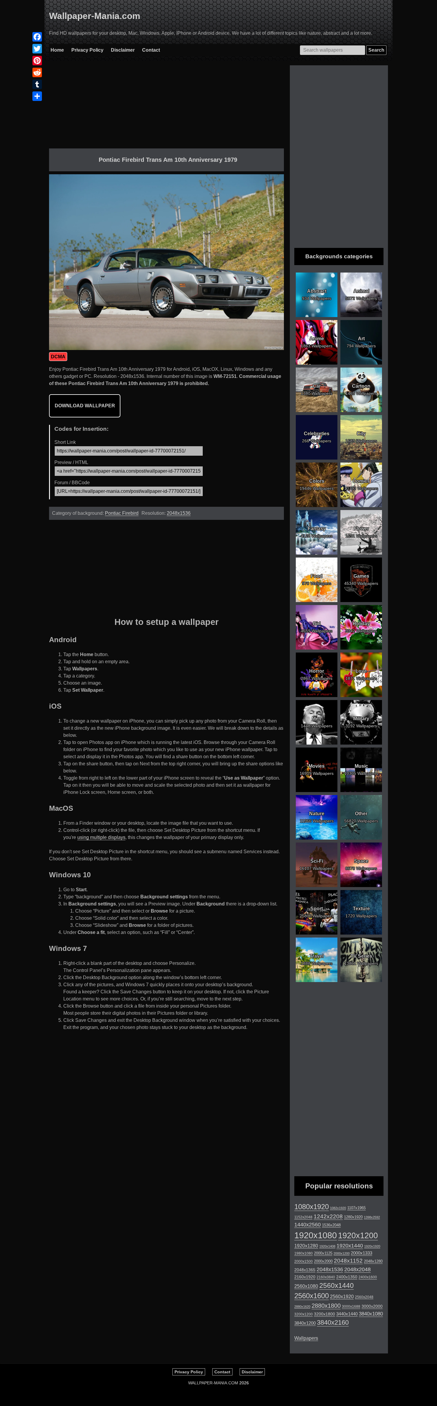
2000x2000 (323, 1261)
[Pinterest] (37, 60)
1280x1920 (353, 1217)
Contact (151, 50)
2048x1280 (373, 1261)
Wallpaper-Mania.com (94, 16)
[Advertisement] (166, 106)
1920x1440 (350, 1246)
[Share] (37, 96)
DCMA (58, 356)
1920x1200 (358, 1235)
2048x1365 (304, 1269)
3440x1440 (347, 1314)
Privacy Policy (87, 50)
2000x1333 (361, 1252)
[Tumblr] (37, 84)
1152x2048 (303, 1217)
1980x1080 (303, 1253)
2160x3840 (326, 1277)
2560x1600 (311, 1296)
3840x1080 (371, 1314)
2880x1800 (326, 1305)
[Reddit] (37, 72)
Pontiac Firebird (122, 513)
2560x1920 (342, 1296)
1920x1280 (306, 1245)
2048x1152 (348, 1261)
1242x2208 (328, 1216)
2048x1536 (179, 513)
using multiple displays (101, 837)
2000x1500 (303, 1261)
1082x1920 (338, 1208)
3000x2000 (372, 1306)
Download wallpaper (85, 405)
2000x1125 (323, 1253)
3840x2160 (333, 1322)
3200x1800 (324, 1314)
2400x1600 (368, 1277)
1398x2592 (372, 1217)
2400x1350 (346, 1276)
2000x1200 (342, 1253)
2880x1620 (302, 1306)
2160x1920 (304, 1276)
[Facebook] (37, 37)
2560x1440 (336, 1285)
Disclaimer (123, 50)
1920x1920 (372, 1246)
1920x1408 (327, 1246)
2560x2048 (364, 1297)
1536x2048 (331, 1225)
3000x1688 (351, 1306)
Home (57, 50)
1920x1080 (315, 1235)
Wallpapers (306, 1338)
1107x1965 (356, 1208)
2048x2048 (357, 1269)
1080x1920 (311, 1207)
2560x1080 (306, 1286)
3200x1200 (303, 1314)
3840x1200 (305, 1323)
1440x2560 (307, 1225)
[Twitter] (37, 49)
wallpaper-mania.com (213, 1382)
